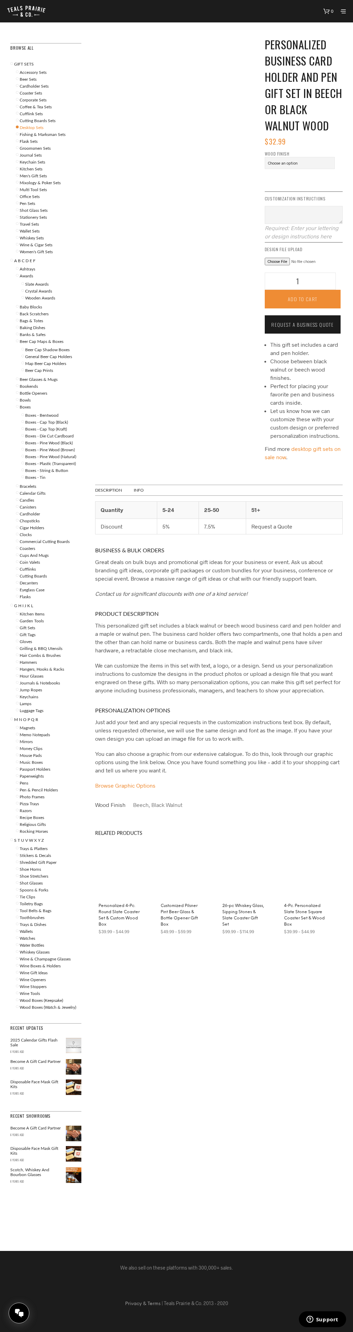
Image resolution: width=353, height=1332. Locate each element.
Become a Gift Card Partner (35, 1128)
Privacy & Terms (143, 1303)
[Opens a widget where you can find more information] (322, 1320)
